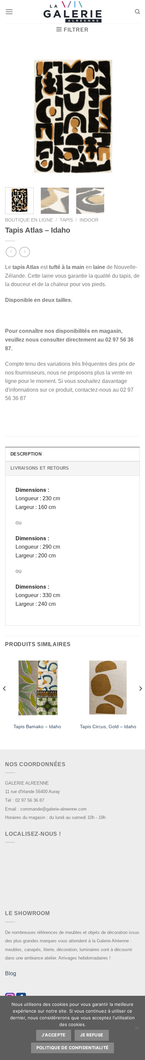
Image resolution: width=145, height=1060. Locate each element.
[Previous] (16, 115)
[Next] (129, 115)
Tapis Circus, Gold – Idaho (108, 726)
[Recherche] (137, 11)
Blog (10, 973)
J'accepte (53, 1034)
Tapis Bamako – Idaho (37, 726)
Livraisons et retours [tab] (39, 468)
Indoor (89, 220)
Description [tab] (25, 454)
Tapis (66, 220)
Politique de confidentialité (72, 1047)
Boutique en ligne (29, 220)
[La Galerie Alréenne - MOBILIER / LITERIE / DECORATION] (73, 12)
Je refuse (91, 1034)
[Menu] (9, 11)
